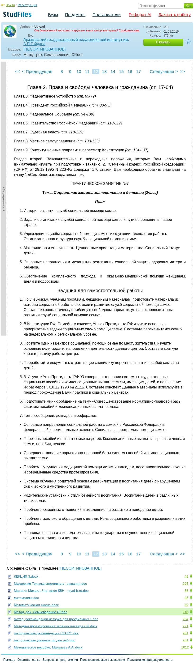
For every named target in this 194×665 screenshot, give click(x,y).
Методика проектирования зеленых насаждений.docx (55, 626)
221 (185, 626)
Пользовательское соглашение (102, 659)
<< (17, 71)
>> (182, 71)
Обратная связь (29, 659)
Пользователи (107, 14)
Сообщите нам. (129, 30)
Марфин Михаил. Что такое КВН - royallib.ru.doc (51, 591)
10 (78, 71)
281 (185, 633)
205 (185, 583)
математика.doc (26, 598)
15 (121, 71)
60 (186, 605)
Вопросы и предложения (60, 659)
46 (186, 576)
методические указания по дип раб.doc (44, 640)
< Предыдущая (37, 71)
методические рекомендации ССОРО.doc (46, 633)
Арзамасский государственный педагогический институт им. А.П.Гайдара (76, 42)
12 (95, 71)
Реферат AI (140, 14)
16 (130, 71)
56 (186, 591)
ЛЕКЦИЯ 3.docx (26, 576)
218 (185, 612)
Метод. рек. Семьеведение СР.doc (40, 612)
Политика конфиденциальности (149, 659)
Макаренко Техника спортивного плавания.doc (50, 583)
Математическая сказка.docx (36, 605)
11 (87, 71)
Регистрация (27, 5)
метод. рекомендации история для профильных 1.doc (56, 619)
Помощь (9, 659)
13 (104, 71)
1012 (185, 647)
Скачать (163, 42)
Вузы (53, 14)
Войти (10, 5)
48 (186, 598)
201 (185, 640)
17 (138, 71)
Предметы (75, 14)
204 (185, 619)
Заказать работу (175, 14)
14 (112, 71)
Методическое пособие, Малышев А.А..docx (48, 647)
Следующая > (164, 71)
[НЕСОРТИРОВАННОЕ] (44, 49)
